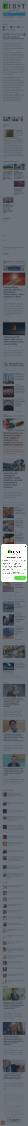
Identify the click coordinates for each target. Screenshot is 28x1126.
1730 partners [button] (11, 560)
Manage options (7, 578)
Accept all (20, 578)
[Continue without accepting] (25, 547)
